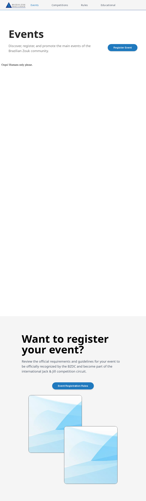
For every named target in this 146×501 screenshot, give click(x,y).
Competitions (60, 5)
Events (35, 5)
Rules (84, 5)
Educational (108, 5)
